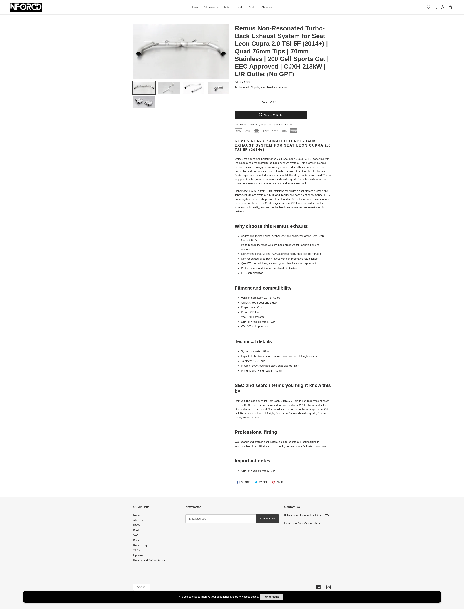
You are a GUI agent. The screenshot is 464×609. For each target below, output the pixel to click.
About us (138, 520)
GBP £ (141, 587)
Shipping (255, 87)
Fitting (136, 540)
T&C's (137, 550)
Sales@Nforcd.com (310, 523)
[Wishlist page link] (428, 7)
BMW (136, 525)
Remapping (140, 545)
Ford (136, 530)
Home (136, 515)
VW (135, 535)
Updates (138, 555)
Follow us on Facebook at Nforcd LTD (306, 515)
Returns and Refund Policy (149, 560)
